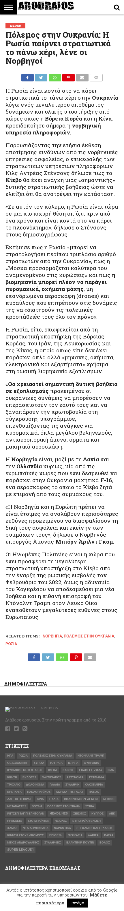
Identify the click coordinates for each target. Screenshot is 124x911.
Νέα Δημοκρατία (35, 828)
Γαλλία (55, 784)
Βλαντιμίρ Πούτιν (80, 842)
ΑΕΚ (112, 813)
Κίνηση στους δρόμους (25, 835)
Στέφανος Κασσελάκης (94, 828)
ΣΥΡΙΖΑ (39, 763)
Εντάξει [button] (77, 902)
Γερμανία (96, 777)
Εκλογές (29, 777)
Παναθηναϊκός (38, 792)
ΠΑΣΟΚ (94, 792)
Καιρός (68, 770)
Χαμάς (12, 828)
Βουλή (37, 806)
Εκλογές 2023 (90, 770)
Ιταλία (54, 799)
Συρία (89, 806)
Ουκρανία (91, 763)
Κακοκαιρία (94, 784)
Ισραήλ (73, 763)
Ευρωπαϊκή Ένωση (86, 821)
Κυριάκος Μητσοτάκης (24, 770)
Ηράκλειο (14, 821)
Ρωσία (11, 644)
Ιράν (111, 770)
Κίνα (40, 799)
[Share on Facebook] (27, 76)
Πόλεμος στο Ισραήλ (63, 806)
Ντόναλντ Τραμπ (91, 755)
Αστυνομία (75, 777)
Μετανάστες (16, 806)
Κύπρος (97, 813)
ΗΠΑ (10, 755)
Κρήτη (12, 777)
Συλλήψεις (52, 842)
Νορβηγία (52, 636)
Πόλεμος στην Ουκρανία (89, 636)
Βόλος (104, 842)
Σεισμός (79, 813)
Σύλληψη (72, 784)
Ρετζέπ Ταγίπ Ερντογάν (25, 813)
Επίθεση (55, 835)
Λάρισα (93, 835)
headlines (59, 813)
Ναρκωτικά (62, 828)
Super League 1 (20, 850)
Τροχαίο (13, 784)
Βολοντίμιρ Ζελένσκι (81, 799)
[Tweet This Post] (41, 76)
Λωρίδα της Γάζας (69, 792)
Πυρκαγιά (75, 835)
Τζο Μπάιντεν (38, 821)
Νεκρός (61, 821)
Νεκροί (108, 799)
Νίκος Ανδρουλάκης (23, 842)
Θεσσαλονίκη (17, 763)
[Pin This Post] (68, 76)
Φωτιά (52, 770)
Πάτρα (108, 835)
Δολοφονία (35, 784)
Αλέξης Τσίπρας (19, 799)
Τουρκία (56, 763)
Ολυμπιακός (51, 777)
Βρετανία (14, 792)
